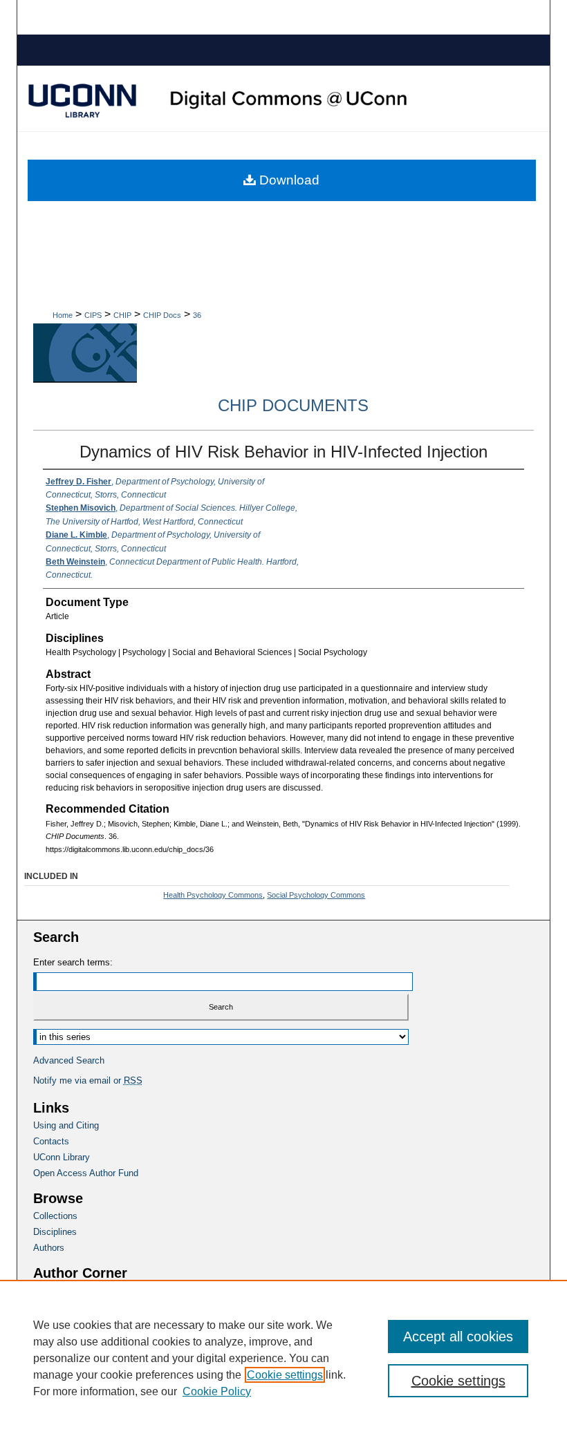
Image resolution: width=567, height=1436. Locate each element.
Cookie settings (285, 1375)
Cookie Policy (217, 1391)
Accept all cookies (458, 1336)
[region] (283, 1358)
